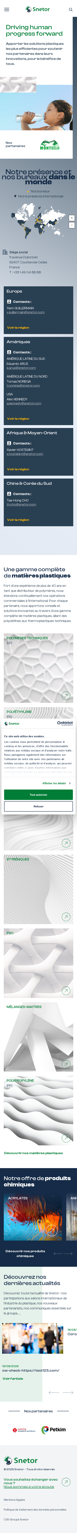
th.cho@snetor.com (21, 504)
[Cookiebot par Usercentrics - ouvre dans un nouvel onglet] (57, 723)
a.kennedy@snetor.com (24, 403)
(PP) (20, 1083)
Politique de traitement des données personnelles (35, 1486)
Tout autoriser (38, 794)
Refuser (39, 806)
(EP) (27, 640)
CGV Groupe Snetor (16, 1496)
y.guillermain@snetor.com (26, 312)
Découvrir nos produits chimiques (25, 1253)
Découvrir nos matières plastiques (33, 1153)
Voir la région (18, 328)
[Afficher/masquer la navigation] (6, 9)
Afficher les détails (54, 783)
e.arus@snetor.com (21, 368)
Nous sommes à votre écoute (29, 1464)
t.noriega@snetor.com (23, 385)
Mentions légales (14, 1476)
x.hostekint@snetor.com (25, 454)
